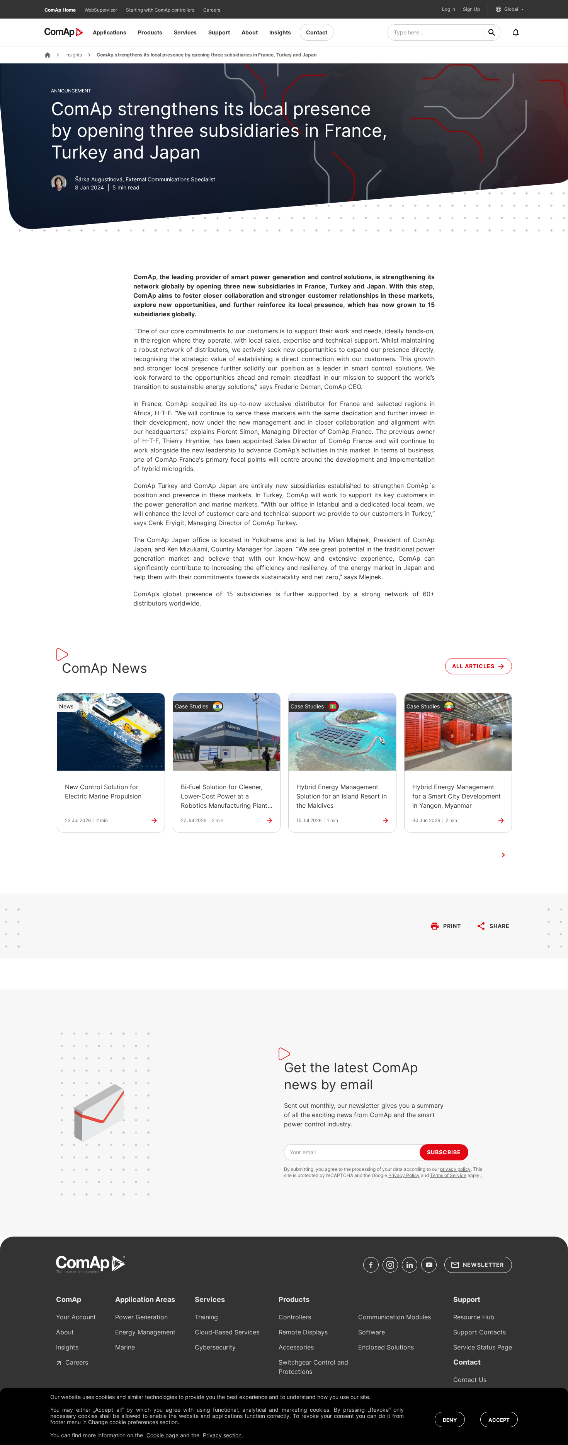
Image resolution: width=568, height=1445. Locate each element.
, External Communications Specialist (145, 179)
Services (185, 32)
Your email (303, 1152)
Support (219, 32)
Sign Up (471, 9)
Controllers (295, 1317)
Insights (280, 32)
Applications (109, 32)
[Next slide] (503, 855)
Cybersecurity (215, 1347)
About (249, 32)
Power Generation (141, 1317)
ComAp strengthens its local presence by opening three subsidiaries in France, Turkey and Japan (206, 55)
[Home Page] (47, 55)
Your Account (76, 1317)
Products (150, 32)
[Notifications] (516, 32)
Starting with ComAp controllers (161, 10)
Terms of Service (448, 1175)
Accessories (296, 1347)
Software (371, 1332)
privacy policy (455, 1169)
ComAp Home (60, 10)
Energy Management (145, 1332)
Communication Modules (394, 1317)
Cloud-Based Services (227, 1332)
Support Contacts (479, 1332)
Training (206, 1317)
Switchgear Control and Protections (313, 1366)
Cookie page (162, 1435)
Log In (448, 9)
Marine (125, 1347)
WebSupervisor (101, 10)
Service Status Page (482, 1347)
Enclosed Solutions (386, 1347)
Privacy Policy (404, 1175)
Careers (211, 10)
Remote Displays (303, 1332)
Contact (316, 32)
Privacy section (223, 1435)
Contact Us (469, 1380)
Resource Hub (473, 1317)
